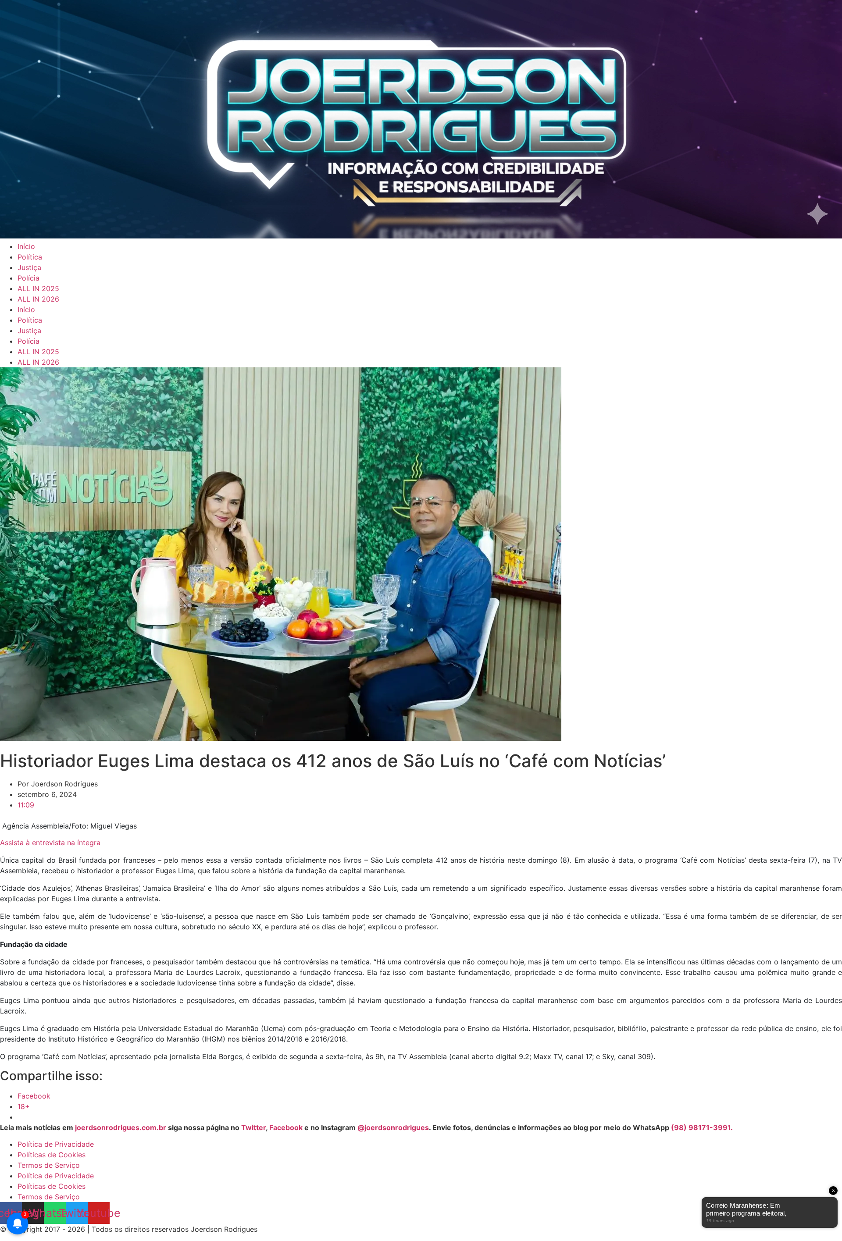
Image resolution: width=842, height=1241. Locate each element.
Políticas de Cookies (52, 1154)
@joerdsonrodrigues (393, 1127)
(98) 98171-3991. (702, 1127)
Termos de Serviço (49, 1165)
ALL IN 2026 (38, 299)
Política (30, 256)
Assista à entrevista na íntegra (50, 842)
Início (26, 246)
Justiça (29, 267)
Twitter (253, 1127)
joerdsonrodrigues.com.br (119, 1127)
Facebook (286, 1127)
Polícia (28, 278)
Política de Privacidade (56, 1144)
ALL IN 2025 (38, 288)
